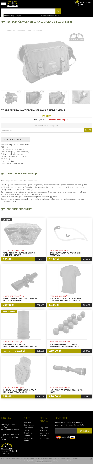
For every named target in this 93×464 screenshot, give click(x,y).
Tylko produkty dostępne (12, 16)
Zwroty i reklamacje (28, 436)
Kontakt (27, 440)
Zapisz (88, 130)
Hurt (41, 425)
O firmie (27, 422)
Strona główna (6, 30)
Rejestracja (44, 430)
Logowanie (44, 427)
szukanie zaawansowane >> (50, 16)
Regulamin (28, 433)
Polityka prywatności (44, 436)
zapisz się (84, 431)
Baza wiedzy (29, 425)
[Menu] (3, 3)
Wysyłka (27, 430)
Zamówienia (44, 433)
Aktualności (28, 427)
